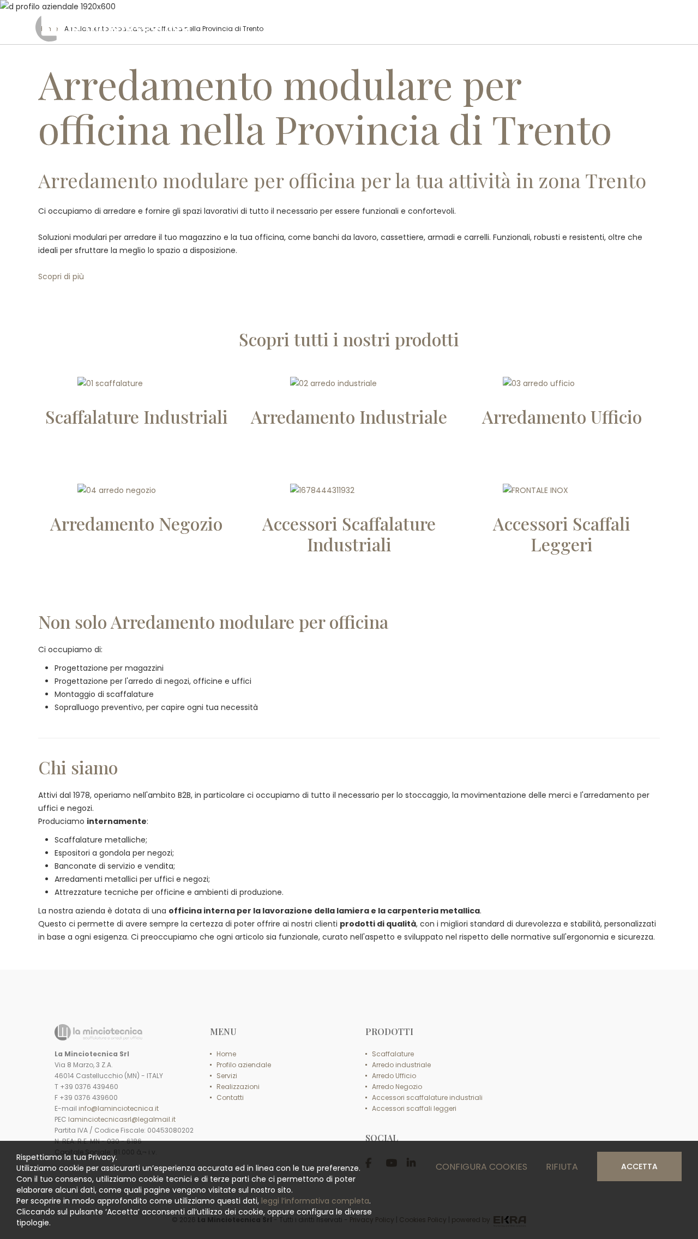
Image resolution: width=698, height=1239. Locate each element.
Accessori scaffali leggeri (414, 1108)
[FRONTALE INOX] (562, 490)
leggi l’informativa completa (315, 1200)
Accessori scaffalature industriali (427, 1097)
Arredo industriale (401, 1064)
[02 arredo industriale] (349, 383)
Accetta (639, 1166)
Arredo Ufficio (394, 1075)
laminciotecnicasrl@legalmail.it (122, 1119)
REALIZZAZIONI (556, 27)
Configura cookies (481, 1166)
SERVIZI (488, 27)
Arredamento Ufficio (562, 416)
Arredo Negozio (397, 1086)
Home (226, 1053)
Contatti (230, 1097)
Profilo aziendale (243, 1064)
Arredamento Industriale (349, 416)
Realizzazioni (238, 1086)
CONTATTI (629, 27)
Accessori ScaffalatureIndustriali (349, 534)
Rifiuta (562, 1166)
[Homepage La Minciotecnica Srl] (112, 27)
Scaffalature (393, 1053)
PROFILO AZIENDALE (347, 27)
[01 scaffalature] (136, 383)
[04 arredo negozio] (136, 490)
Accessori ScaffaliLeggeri (561, 534)
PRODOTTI (427, 27)
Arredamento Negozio (136, 523)
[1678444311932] (349, 490)
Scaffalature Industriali (136, 416)
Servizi (226, 1075)
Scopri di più (61, 276)
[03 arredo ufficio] (562, 383)
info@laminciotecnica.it (119, 1108)
